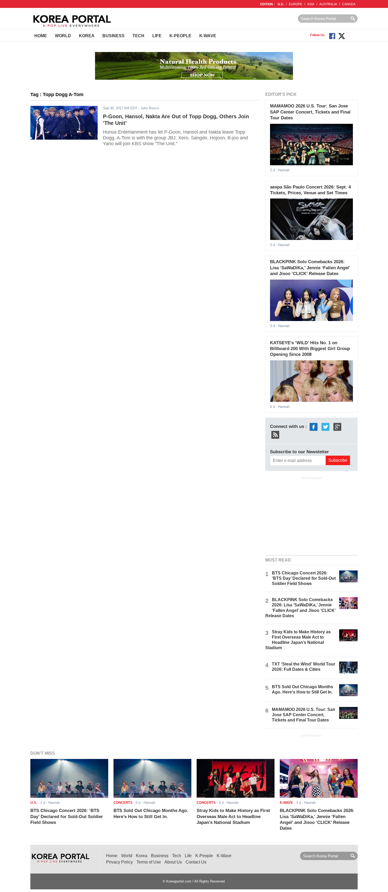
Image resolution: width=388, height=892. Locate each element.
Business (113, 36)
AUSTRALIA (328, 4)
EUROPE (295, 4)
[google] (337, 426)
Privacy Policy (119, 862)
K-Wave (207, 36)
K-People (180, 36)
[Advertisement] (311, 516)
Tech (138, 36)
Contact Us (196, 862)
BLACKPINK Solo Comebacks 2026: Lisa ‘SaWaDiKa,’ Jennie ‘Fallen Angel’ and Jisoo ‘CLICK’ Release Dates (310, 267)
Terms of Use (148, 862)
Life (157, 36)
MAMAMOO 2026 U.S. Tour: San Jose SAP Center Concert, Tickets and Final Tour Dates (310, 111)
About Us (173, 862)
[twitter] (325, 426)
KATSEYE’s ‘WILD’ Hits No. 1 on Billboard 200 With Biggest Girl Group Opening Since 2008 (310, 348)
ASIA (310, 4)
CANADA (349, 4)
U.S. (281, 4)
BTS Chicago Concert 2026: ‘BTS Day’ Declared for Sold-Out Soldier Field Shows (304, 578)
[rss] (275, 434)
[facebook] (313, 426)
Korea (86, 36)
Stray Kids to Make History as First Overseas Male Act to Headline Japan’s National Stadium (233, 816)
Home (40, 36)
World (63, 36)
